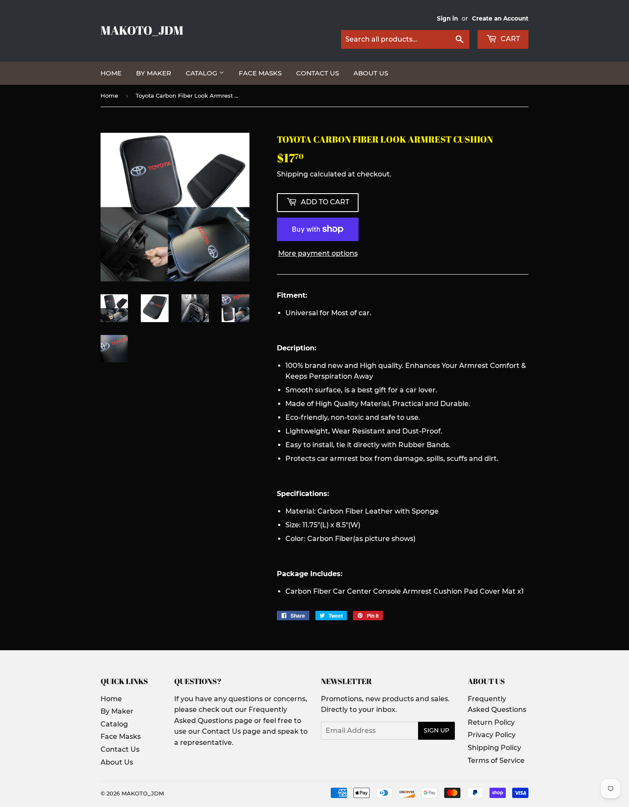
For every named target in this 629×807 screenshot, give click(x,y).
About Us (370, 73)
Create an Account (500, 18)
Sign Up (436, 730)
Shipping (292, 174)
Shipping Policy (494, 748)
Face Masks (260, 73)
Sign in (447, 18)
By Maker (153, 73)
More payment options (318, 253)
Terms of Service (496, 760)
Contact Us (317, 73)
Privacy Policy (492, 735)
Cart (509, 39)
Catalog (202, 73)
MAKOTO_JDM (142, 30)
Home (111, 73)
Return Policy (491, 722)
